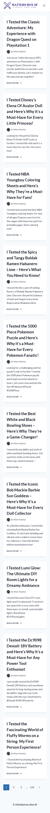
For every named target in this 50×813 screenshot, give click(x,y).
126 (32, 787)
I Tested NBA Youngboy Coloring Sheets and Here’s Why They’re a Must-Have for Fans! (25, 186)
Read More (14, 83)
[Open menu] (44, 5)
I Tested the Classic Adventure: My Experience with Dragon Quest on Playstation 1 (23, 33)
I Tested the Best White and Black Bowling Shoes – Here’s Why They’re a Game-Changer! (24, 425)
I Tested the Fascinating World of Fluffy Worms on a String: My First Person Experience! (25, 735)
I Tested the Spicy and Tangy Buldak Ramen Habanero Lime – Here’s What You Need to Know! (24, 264)
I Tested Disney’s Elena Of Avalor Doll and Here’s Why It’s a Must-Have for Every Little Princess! (25, 111)
